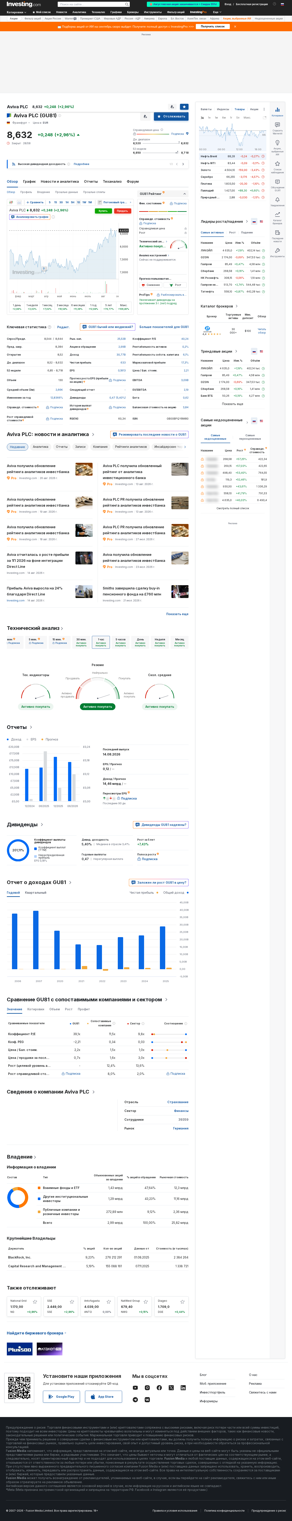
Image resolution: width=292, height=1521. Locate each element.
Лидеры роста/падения (222, 221)
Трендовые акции (216, 351)
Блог (203, 1375)
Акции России (53, 18)
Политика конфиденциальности (224, 1510)
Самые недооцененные (215, 437)
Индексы (223, 109)
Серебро (207, 176)
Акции (14, 18)
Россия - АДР (132, 18)
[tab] (13, 642)
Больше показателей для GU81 (164, 327)
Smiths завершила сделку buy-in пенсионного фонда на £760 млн (132, 591)
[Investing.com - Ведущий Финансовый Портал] (24, 4)
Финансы (181, 1111)
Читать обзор (262, 331)
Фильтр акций (175, 12)
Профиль (26, 192)
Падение (247, 232)
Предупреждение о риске (269, 1510)
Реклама (255, 1383)
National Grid (18, 1300)
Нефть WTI (208, 163)
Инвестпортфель (212, 1392)
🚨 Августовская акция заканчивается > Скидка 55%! (183, 4)
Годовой (13, 892)
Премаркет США (90, 18)
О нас (253, 1375)
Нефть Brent (209, 156)
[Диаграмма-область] (19, 202)
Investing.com (16, 600)
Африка (214, 18)
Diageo (162, 1300)
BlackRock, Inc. (19, 1257)
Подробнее (81, 164)
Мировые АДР (112, 18)
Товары (239, 109)
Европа (162, 18)
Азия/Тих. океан (196, 18)
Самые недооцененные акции (222, 422)
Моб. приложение (213, 1383)
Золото (206, 170)
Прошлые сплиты (94, 192)
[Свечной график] (11, 202)
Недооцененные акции (269, 18)
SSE (49, 1300)
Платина (206, 183)
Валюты (206, 109)
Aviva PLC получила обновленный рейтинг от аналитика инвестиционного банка (132, 472)
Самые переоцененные (250, 437)
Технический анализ (33, 628)
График (29, 181)
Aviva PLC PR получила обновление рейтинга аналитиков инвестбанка (134, 502)
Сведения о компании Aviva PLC (48, 1092)
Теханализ (112, 181)
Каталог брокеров (217, 306)
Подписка (177, 133)
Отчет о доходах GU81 (36, 882)
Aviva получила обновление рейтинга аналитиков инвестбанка (38, 469)
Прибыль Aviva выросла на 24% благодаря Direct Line (35, 591)
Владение (43, 192)
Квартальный (35, 892)
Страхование (178, 1102)
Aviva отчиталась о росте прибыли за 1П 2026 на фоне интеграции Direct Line (38, 560)
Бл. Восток (177, 18)
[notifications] (274, 4)
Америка (149, 18)
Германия (181, 1128)
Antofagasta (92, 1300)
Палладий (207, 190)
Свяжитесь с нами (262, 1392)
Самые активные (212, 232)
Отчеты (91, 181)
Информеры (209, 1401)
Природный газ (211, 197)
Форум (133, 181)
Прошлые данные (66, 192)
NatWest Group (130, 1300)
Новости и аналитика (60, 181)
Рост (232, 232)
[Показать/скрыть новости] (99, 202)
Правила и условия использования (175, 1510)
